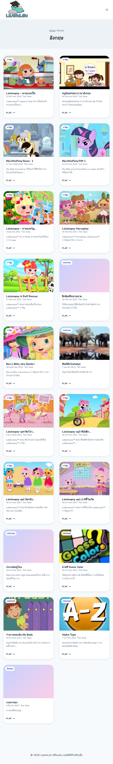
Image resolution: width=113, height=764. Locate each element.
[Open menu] (106, 9)
